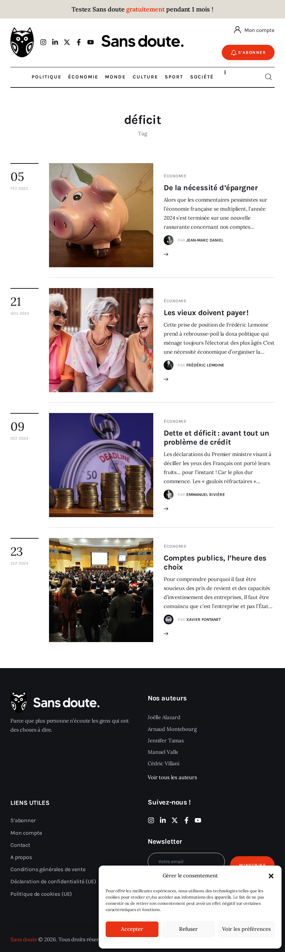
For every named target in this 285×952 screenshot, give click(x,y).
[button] (271, 876)
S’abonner (23, 820)
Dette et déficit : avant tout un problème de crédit (216, 438)
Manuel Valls (163, 752)
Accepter (132, 929)
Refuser (188, 929)
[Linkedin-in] (55, 42)
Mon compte (259, 30)
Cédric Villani (163, 763)
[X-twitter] (67, 42)
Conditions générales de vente (48, 869)
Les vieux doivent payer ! (206, 312)
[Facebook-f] (78, 42)
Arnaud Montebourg (172, 729)
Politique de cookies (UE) (41, 894)
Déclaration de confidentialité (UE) (53, 881)
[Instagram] (43, 42)
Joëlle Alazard (164, 717)
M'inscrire (252, 865)
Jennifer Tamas (166, 740)
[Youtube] (90, 42)
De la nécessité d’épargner (211, 187)
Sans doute (23, 939)
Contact (20, 845)
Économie (175, 176)
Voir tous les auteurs (172, 777)
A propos (21, 857)
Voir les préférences (246, 929)
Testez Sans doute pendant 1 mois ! (142, 9)
